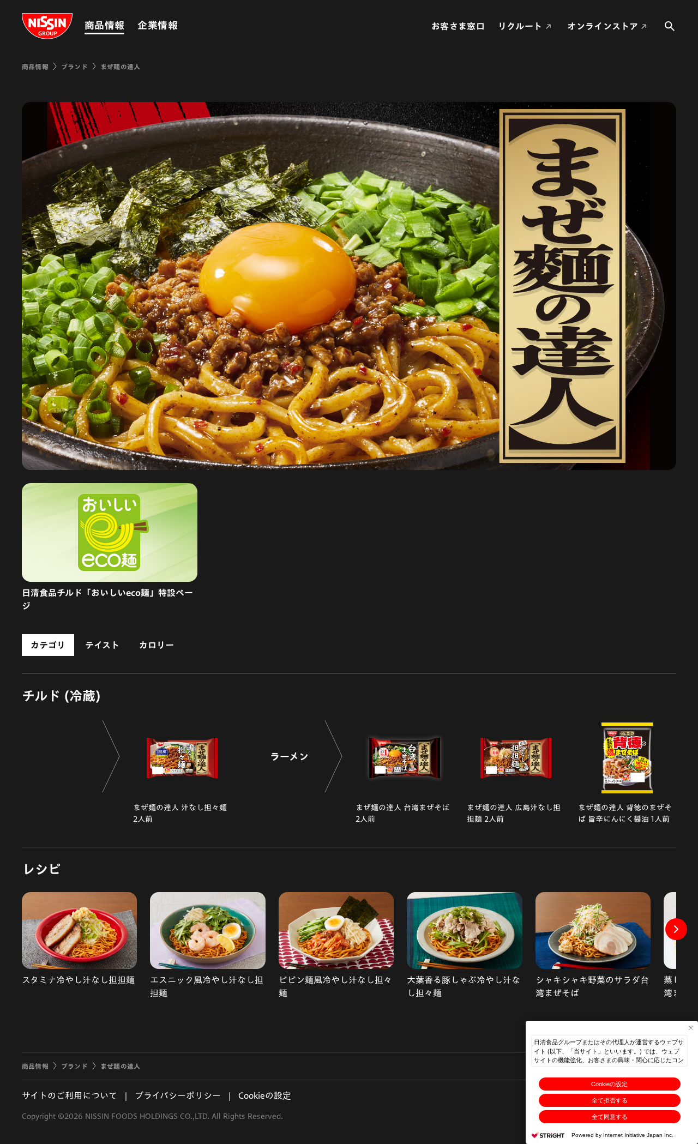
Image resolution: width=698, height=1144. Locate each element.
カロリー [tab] (156, 645)
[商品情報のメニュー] (127, 25)
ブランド (74, 66)
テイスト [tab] (102, 645)
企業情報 (157, 25)
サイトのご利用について (69, 1095)
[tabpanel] (349, 749)
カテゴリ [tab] (48, 645)
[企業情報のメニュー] (181, 25)
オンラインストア (602, 26)
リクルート (520, 26)
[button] (676, 929)
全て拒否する (610, 1100)
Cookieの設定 (609, 1084)
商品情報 (104, 25)
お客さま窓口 (458, 26)
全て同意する (610, 1116)
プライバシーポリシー (178, 1095)
